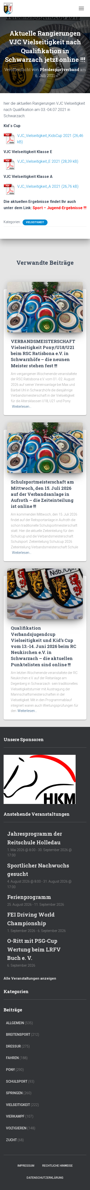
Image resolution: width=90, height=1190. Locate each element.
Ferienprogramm (29, 896)
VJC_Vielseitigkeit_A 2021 (38, 186)
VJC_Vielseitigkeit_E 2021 (38, 161)
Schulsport (16, 1081)
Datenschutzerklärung (45, 1177)
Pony (10, 1070)
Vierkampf (15, 1116)
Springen (14, 1093)
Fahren (12, 1058)
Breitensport (18, 1034)
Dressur (13, 1046)
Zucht (11, 1140)
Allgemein (15, 1023)
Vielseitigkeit (35, 222)
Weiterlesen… (21, 406)
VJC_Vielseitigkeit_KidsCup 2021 (44, 135)
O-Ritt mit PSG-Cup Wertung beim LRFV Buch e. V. (34, 949)
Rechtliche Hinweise (57, 1165)
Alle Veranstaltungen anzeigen (30, 978)
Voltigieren (16, 1128)
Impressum (26, 1165)
